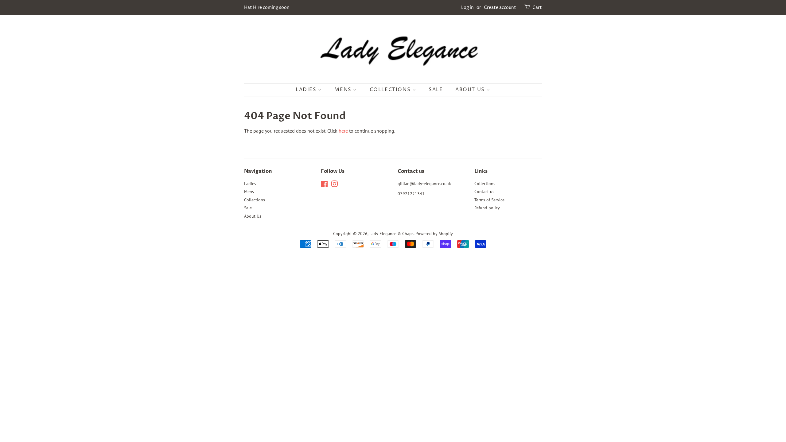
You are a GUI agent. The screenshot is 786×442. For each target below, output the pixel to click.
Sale (436, 89)
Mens (343, 89)
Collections (391, 89)
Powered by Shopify (434, 233)
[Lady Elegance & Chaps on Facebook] (324, 185)
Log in (467, 7)
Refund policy (487, 208)
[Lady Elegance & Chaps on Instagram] (334, 185)
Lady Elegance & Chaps (391, 233)
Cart (537, 7)
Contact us (484, 191)
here (343, 131)
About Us (470, 89)
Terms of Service (489, 200)
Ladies (307, 89)
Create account (500, 7)
